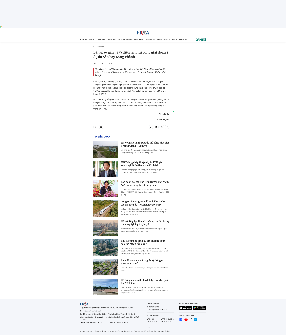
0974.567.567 (166, 321)
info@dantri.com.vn (121, 322)
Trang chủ (83, 39)
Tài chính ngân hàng (125, 39)
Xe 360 (159, 39)
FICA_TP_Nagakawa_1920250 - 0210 (143, 1)
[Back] (95, 127)
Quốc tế (174, 39)
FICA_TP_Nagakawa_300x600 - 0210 (189, 47)
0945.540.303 (154, 307)
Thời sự (91, 39)
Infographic (183, 39)
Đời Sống (167, 39)
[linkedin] (156, 127)
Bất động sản (150, 39)
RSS (148, 327)
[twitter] (162, 127)
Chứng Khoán (139, 39)
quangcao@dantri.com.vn (158, 309)
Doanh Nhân (112, 39)
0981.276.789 (97, 322)
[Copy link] (151, 127)
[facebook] (167, 127)
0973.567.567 (152, 321)
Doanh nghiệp (101, 39)
